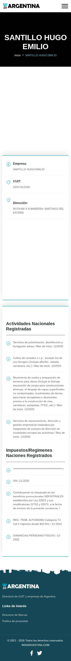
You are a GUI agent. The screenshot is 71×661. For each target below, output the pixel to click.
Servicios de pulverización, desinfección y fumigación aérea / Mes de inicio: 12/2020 (38, 344)
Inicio (17, 55)
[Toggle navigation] (65, 6)
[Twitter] (40, 653)
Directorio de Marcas (14, 614)
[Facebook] (32, 653)
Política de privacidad (15, 621)
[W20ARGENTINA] (21, 6)
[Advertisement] (35, 102)
